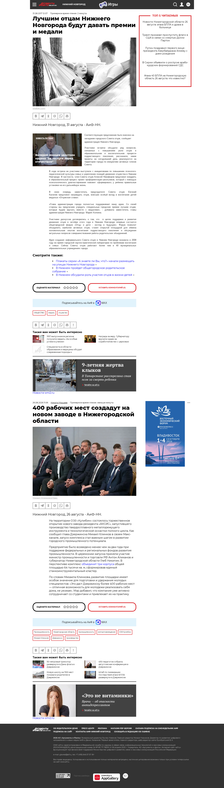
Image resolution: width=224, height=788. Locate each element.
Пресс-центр (87, 728)
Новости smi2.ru (43, 392)
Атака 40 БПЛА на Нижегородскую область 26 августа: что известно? (165, 77)
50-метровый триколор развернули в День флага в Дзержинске (60, 664)
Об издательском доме (65, 728)
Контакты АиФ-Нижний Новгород (93, 732)
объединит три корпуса (98, 564)
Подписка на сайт (62, 732)
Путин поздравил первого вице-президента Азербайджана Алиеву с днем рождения (165, 51)
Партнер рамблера (81, 776)
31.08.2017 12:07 (40, 13)
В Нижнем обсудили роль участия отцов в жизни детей (94, 274)
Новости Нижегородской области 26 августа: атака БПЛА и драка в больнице (165, 24)
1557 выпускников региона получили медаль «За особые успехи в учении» (62, 339)
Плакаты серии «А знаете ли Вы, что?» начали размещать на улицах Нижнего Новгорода (93, 263)
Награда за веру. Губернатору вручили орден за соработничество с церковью (114, 339)
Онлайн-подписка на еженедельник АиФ (156, 728)
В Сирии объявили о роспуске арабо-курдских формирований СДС (165, 64)
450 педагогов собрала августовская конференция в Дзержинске (113, 664)
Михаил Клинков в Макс (45, 498)
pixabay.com (39, 108)
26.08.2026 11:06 (40, 402)
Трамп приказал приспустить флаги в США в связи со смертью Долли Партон (165, 38)
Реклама (102, 728)
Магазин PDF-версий (121, 728)
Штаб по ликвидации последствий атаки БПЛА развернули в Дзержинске (112, 675)
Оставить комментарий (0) (112, 288)
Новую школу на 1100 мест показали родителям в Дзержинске (60, 675)
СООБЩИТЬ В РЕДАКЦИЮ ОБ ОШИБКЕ (132, 732)
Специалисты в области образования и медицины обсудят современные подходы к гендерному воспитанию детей (57, 351)
